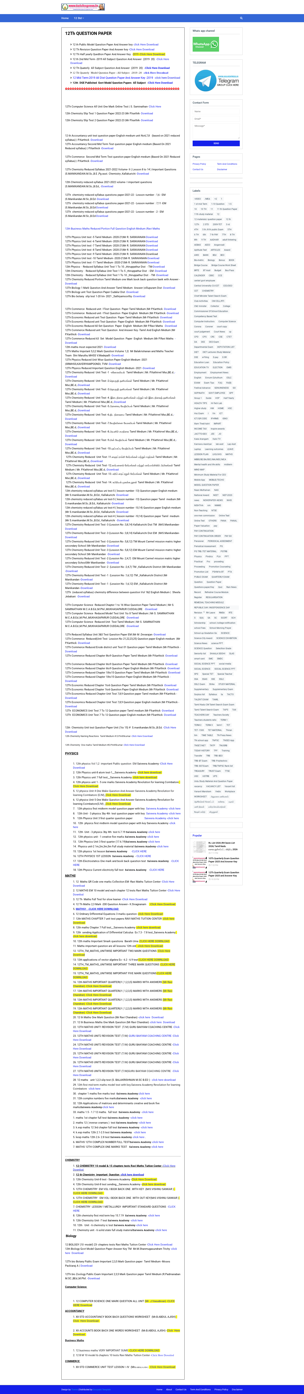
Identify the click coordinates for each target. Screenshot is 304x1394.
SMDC (220, 658)
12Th (196, 224)
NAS (216, 490)
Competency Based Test (205, 316)
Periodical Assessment (205, 546)
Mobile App (199, 480)
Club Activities (201, 301)
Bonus (222, 260)
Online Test (199, 521)
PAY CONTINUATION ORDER (207, 536)
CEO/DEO (227, 286)
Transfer (198, 756)
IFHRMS (214, 418)
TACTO (230, 694)
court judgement (202, 331)
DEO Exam (214, 342)
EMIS (229, 367)
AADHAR (214, 240)
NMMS (218, 505)
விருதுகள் (213, 812)
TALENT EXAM (201, 699)
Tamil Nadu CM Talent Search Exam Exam (214, 704)
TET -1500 (199, 730)
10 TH (204, 209)
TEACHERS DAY (201, 715)
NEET (215, 495)
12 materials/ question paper (208, 219)
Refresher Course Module (216, 592)
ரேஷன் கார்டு (199, 812)
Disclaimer (222, 169)
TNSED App (228, 740)
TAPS (225, 710)
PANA (223, 521)
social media (225, 664)
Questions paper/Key (204, 587)
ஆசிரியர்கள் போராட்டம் (204, 801)
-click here (154, 832)
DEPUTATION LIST (226, 347)
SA (209, 618)
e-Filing (205, 357)
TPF (216, 750)
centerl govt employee (204, 280)
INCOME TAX (200, 429)
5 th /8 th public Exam (212, 229)
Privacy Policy (199, 164)
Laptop (197, 449)
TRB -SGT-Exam (201, 766)
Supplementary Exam (223, 689)
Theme (74, 1389)
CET (196, 291)
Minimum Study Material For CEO (210, 475)
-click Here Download (150, 946)
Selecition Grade (223, 648)
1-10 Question (217, 204)
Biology (211, 260)
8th (195, 240)
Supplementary (201, 689)
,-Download (83, 393)
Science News (200, 643)
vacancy (198, 786)
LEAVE (230, 449)
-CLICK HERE (139, 851)
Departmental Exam (203, 347)
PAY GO (228, 536)
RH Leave (210, 612)
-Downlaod (167, 710)
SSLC (221, 679)
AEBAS (197, 245)
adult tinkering (229, 240)
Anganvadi (219, 245)
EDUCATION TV (201, 367)
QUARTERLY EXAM (220, 577)
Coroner (209, 326)
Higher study (200, 408)
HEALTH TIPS (200, 403)
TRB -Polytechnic (219, 761)
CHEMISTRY (208, 291)
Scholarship (199, 623)
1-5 (230, 204)
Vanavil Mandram (202, 791)
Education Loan (201, 362)
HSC (230, 408)
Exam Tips (209, 383)
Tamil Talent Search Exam (206, 710)
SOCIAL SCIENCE (202, 669)
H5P (217, 398)
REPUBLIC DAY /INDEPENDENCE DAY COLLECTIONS (212, 608)
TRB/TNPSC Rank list (223, 766)
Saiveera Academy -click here (162, 808)
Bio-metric (199, 260)
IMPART (217, 423)
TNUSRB (223, 745)
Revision (198, 612)
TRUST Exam (214, 771)
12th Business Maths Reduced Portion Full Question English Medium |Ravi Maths (113, 228)
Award (227, 250)
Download (147, 113)
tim (195, 735)
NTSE (214, 510)
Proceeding (199, 566)
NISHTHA (198, 505)
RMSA (222, 612)
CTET (229, 337)
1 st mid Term (200, 204)
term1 (219, 725)
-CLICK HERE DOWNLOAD (154, 941)
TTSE (227, 771)
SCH (233, 618)
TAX (234, 710)
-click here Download (151, 1017)
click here (154, 841)
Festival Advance (202, 388)
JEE (212, 434)
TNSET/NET (200, 745)
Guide (208, 398)
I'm (214, 413)
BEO (222, 255)
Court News (219, 331)
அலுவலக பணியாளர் (220, 796)
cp (230, 331)
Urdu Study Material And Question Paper (213, 781)
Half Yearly (229, 398)
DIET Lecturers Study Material (216, 352)
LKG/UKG (217, 454)
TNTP (212, 745)
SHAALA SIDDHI (217, 653)
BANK (206, 255)
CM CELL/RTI (218, 301)
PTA (230, 572)
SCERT (224, 618)
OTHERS (213, 521)
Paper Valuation (202, 526)
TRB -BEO (218, 756)
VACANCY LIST (213, 786)
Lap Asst (231, 444)
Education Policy (221, 362)
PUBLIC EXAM (201, 577)
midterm (228, 464)
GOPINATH (199, 393)
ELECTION (218, 367)
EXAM (197, 383)
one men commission (204, 515)
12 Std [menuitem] (78, 18)
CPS (204, 337)
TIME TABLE (207, 735)
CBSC (211, 275)
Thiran (229, 730)
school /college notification (222, 623)
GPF (231, 393)
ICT (221, 413)
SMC (211, 658)
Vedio (218, 791)
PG (221, 546)
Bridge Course (200, 265)
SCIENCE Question (203, 648)
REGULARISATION (214, 597)
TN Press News (224, 735)
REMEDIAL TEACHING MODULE (209, 602)
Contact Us (198, 169)
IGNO (225, 418)
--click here (145, 1122)
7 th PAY (214, 234)
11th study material (203, 214)
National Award (201, 495)
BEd (214, 255)
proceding (219, 561)
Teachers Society (221, 715)
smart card (199, 658)
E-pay (215, 357)
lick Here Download (147, 44)
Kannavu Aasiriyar (203, 444)
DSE (196, 357)
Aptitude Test (200, 250)
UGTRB (205, 776)
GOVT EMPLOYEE (217, 393)
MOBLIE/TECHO (216, 480)
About (169, 1389)
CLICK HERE (143, 856)
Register (198, 597)
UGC (196, 776)
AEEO (207, 245)
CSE (221, 337)
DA (195, 342)
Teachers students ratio (205, 720)
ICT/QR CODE (200, 418)
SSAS (204, 679)
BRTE (196, 270)
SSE (213, 679)
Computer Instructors (204, 321)
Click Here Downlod (163, 1355)
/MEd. (207, 199)
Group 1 (198, 398)
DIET (196, 352)
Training (226, 750)
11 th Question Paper (227, 209)
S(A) (202, 618)
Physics (198, 556)
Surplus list (199, 694)
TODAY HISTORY (202, 750)
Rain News (231, 587)
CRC (213, 337)
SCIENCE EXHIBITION (226, 638)
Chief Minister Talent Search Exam (210, 296)
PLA (219, 556)
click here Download (168, 77)
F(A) (220, 383)
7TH (224, 234)
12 (218, 214)
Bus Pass (229, 270)
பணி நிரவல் (199, 807)
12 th (228, 219)
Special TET (207, 674)
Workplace (230, 791)
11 (212, 209)
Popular (197, 835)
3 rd (228, 224)
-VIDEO (197, 199)
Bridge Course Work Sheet (223, 265)
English (197, 377)
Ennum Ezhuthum (214, 377)
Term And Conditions (227, 164)
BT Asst (206, 270)
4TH (196, 229)
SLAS (231, 653)
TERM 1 (224, 720)
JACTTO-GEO (200, 434)
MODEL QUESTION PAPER (206, 485)
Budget (217, 270)
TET (228, 725)
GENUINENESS (221, 388)
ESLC (229, 377)
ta (222, 694)
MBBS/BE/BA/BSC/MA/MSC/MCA (210, 459)
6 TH (196, 234)
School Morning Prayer (220, 628)
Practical (198, 561)
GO (234, 388)
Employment (200, 372)
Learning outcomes (214, 449)
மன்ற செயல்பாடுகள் (217, 807)
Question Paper (214, 582)
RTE (230, 612)
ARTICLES (215, 250)
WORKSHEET (200, 796)
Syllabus (213, 694)
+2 (215, 199)
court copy (222, 326)
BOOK (231, 260)
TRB (208, 756)
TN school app (201, 740)
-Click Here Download (157, 68)
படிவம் (231, 801)
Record (197, 592)
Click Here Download (142, 49)
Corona (197, 326)
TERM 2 (197, 725)
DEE (203, 342)
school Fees (199, 628)
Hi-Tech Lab (216, 403)
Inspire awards (218, 429)
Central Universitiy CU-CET (206, 286)
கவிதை (221, 801)
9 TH (203, 240)
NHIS (229, 500)
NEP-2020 (227, 495)
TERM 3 (209, 725)
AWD (196, 255)
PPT (227, 556)
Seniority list (200, 653)
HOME (221, 408)
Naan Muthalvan (202, 490)
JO (219, 434)
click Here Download (150, 914)
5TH (229, 229)
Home (159, 1389)
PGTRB (224, 551)
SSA (196, 679)
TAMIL (215, 699)
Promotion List (201, 572)
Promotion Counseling (219, 566)
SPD (196, 674)
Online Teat (224, 515)
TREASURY (199, 771)
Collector (215, 306)
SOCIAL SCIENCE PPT (204, 664)
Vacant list (230, 786)
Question (198, 582)
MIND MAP (199, 469)
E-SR (224, 357)
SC (215, 618)
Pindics (209, 556)
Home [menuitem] (65, 18)
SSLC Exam (199, 684)
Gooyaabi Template (102, 1389)
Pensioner (199, 541)
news (196, 500)
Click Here (155, 106)
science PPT (217, 643)
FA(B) (228, 383)
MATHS (229, 454)
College (226, 306)
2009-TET (217, 224)
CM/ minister (200, 306)
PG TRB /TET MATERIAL (205, 551)
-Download (96, 139)
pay (215, 526)
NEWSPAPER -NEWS (213, 500)
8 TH (232, 234)
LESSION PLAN (201, 454)
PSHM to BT (218, 572)
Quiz (220, 587)
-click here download (144, 777)
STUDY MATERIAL (226, 684)
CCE (220, 275)
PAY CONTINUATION (204, 531)
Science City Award (203, 638)
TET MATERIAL (215, 730)
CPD (196, 337)
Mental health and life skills (207, 464)
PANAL (233, 521)
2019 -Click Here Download (149, 54)
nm (209, 505)
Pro (208, 561)
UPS (215, 776)
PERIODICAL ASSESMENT (220, 541)
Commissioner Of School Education (211, 311)
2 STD (206, 224)
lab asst (219, 444)
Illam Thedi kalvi (202, 423)
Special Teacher (224, 674)
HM (212, 408)
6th (204, 234)
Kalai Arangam (201, 439)
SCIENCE (225, 633)
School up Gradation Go (205, 633)
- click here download (163, 1079)
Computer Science (227, 321)
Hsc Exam (199, 413)
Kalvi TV (217, 439)
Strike (211, 684)
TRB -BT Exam (200, 761)
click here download (150, 772)
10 (195, 209)
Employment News (219, 372)
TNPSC (215, 740)
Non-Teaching (200, 510)
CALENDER (199, 275)
